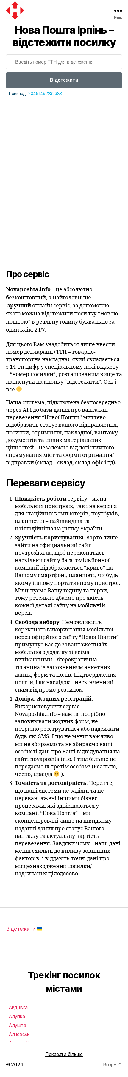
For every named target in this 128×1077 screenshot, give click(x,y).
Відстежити (64, 80)
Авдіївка (18, 1007)
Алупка (17, 1016)
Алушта (17, 1025)
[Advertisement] (64, 164)
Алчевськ (19, 1034)
